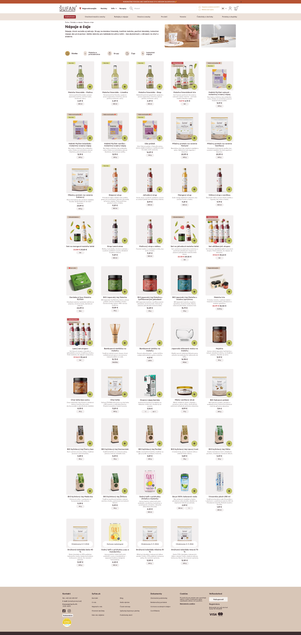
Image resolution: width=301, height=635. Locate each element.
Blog (121, 598)
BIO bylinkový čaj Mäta (219, 449)
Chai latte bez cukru (80, 400)
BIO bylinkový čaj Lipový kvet (184, 449)
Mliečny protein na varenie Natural (184, 144)
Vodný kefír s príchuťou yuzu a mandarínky (115, 551)
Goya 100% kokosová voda (184, 496)
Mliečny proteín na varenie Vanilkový (219, 144)
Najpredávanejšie (89, 8)
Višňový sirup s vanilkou (219, 195)
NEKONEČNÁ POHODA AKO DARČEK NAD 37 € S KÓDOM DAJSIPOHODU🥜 (150, 2)
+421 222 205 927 (71, 598)
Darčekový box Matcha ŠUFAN (80, 298)
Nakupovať (218, 599)
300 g (115, 411)
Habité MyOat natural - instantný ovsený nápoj (219, 93)
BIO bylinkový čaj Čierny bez (80, 449)
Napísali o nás (97, 606)
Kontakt (95, 598)
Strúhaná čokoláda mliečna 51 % (150, 551)
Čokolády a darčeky (205, 17)
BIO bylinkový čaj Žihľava (115, 496)
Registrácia (214, 604)
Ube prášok (150, 143)
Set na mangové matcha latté (80, 246)
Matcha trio (219, 297)
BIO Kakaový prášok (219, 400)
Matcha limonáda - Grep (150, 92)
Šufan (67, 22)
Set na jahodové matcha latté (185, 246)
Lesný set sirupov (80, 348)
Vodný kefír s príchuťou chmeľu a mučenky (150, 497)
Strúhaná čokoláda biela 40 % (80, 551)
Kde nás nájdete (98, 615)
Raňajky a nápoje (121, 17)
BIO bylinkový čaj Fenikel (150, 449)
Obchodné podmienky (158, 598)
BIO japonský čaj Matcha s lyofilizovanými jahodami (150, 298)
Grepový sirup (115, 195)
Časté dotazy (125, 606)
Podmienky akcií (126, 615)
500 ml (115, 208)
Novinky (104, 8)
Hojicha (219, 348)
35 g (184, 459)
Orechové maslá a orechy (95, 17)
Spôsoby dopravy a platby (129, 611)
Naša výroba (124, 602)
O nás (94, 602)
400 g (184, 157)
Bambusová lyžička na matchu (150, 349)
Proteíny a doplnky (229, 17)
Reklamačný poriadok (158, 602)
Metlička (115, 362)
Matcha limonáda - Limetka (115, 92)
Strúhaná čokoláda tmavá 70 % (184, 551)
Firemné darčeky (98, 611)
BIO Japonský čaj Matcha (115, 297)
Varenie (183, 17)
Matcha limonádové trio (184, 92)
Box (80, 311)
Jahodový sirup (150, 195)
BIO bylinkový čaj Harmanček (115, 449)
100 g (150, 155)
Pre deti (164, 17)
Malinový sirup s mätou (149, 246)
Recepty (122, 8)
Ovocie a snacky (143, 17)
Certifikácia (155, 611)
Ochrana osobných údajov (160, 606)
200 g (219, 106)
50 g (115, 459)
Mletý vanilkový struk (184, 400)
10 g (184, 411)
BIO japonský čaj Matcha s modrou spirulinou (184, 298)
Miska (184, 362)
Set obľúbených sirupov (219, 246)
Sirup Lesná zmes (115, 246)
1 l (145, 411)
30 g (115, 310)
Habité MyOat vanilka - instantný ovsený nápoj (115, 144)
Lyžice (150, 360)
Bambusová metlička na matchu (115, 349)
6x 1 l (154, 411)
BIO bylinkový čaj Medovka (80, 496)
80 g (80, 459)
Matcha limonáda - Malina (80, 92)
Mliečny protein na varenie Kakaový (80, 196)
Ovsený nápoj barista (150, 400)
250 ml (219, 510)
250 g (219, 411)
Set (185, 104)
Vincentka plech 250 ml (219, 496)
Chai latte (115, 400)
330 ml (80, 104)
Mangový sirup (184, 195)
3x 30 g (219, 309)
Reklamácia (67, 615)
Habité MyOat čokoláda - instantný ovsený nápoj (80, 144)
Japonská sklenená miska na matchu (184, 349)
